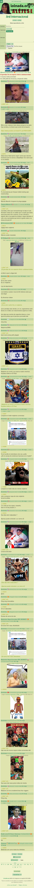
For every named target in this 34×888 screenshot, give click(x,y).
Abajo (19, 20)
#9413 (23, 204)
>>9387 (7, 109)
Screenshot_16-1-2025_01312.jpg (14, 630)
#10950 (20, 786)
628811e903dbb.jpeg (14, 461)
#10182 (20, 338)
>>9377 (3, 109)
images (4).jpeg (15, 663)
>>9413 (3, 226)
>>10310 (29, 492)
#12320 (30, 843)
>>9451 (28, 238)
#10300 (20, 418)
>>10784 (27, 554)
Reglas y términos (23, 885)
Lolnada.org (6, 878)
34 (15, 867)
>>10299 (29, 376)
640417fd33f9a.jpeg (14, 722)
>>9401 (28, 162)
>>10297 (3, 414)
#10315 (20, 522)
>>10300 (4, 411)
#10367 (20, 589)
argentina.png (14, 111)
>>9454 (28, 276)
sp (21, 864)
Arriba (20, 854)
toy (28, 864)
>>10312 (29, 501)
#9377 (19, 134)
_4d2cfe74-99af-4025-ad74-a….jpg (14, 556)
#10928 (20, 692)
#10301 (20, 449)
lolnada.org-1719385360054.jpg (14, 164)
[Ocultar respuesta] (25, 81)
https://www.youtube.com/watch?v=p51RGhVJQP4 (16, 131)
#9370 (19, 107)
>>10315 (3, 592)
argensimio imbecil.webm (11, 240)
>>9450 (3, 279)
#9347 (26, 72)
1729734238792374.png (14, 524)
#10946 (18, 753)
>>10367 (29, 522)
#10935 (18, 720)
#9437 (25, 223)
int (15, 864)
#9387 (19, 162)
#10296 (20, 369)
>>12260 (4, 803)
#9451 (19, 276)
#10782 (20, 597)
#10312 (20, 510)
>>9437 (3, 206)
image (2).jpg (14, 805)
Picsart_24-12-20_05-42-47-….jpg (14, 340)
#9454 (19, 300)
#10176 (20, 330)
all (1, 864)
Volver (15, 20)
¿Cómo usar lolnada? (12, 885)
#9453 (19, 289)
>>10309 (29, 449)
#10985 (20, 793)
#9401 (19, 197)
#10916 (12, 621)
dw (11, 864)
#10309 (20, 492)
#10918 (18, 628)
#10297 (20, 376)
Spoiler (10, 48)
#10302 (20, 459)
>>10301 (8, 411)
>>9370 (3, 154)
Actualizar (15, 860)
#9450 (20, 238)
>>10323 (3, 607)
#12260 (11, 836)
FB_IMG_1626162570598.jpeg (15, 136)
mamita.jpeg (15, 83)
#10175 (20, 325)
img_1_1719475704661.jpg (14, 52)
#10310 (20, 501)
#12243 (19, 801)
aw (8, 864)
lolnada (1, 1)
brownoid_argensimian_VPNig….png (13, 694)
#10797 (20, 612)
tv (30, 864)
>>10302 (29, 418)
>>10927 (27, 628)
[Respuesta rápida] (28, 72)
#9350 (19, 81)
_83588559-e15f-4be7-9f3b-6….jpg (14, 378)
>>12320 (8, 803)
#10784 (20, 604)
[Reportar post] (30, 72)
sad (18, 864)
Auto (21, 860)
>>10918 (3, 689)
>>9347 (4, 104)
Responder (18, 857)
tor (25, 864)
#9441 (19, 230)
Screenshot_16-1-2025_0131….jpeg (13, 420)
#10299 (20, 409)
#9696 (20, 319)
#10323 (18, 554)
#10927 (12, 661)
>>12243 (3, 838)
